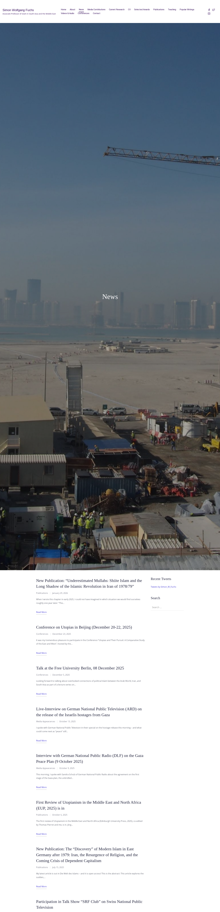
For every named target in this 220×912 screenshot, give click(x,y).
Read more (41, 612)
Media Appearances (45, 721)
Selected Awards (142, 9)
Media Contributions (96, 9)
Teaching (172, 9)
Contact (96, 13)
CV (129, 9)
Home (63, 9)
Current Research (117, 9)
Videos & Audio (67, 13)
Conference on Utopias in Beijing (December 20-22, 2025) (84, 627)
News (81, 9)
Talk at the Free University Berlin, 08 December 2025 (80, 668)
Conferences (83, 13)
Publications (158, 9)
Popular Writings (187, 9)
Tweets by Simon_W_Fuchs (163, 586)
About (72, 9)
